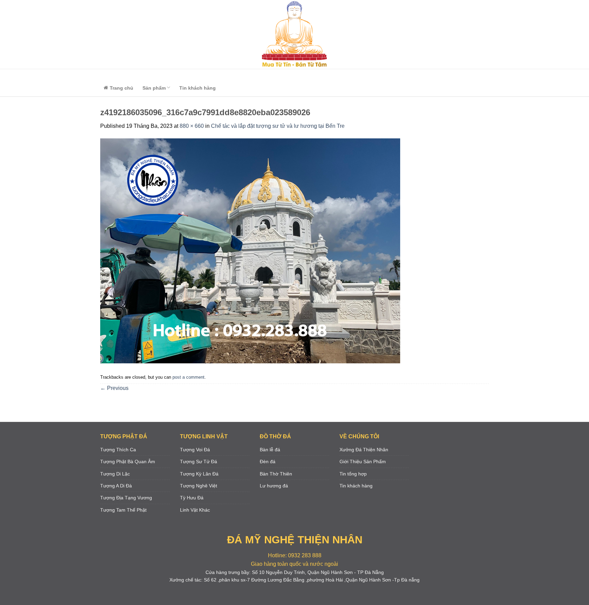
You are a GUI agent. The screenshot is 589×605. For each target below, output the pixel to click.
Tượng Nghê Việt (198, 485)
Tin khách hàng (197, 88)
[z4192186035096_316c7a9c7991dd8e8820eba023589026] (250, 251)
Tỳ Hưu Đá (191, 497)
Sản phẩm (154, 88)
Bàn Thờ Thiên (276, 474)
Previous (114, 388)
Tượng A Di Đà (116, 485)
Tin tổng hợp (353, 474)
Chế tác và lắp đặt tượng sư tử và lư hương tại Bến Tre (278, 126)
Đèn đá (267, 461)
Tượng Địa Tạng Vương (126, 497)
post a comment (188, 377)
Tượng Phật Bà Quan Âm (127, 461)
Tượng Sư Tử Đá (198, 461)
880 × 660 (192, 126)
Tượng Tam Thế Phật (123, 510)
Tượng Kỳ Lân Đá (199, 474)
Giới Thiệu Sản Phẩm (362, 461)
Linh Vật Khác (195, 510)
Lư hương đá (274, 485)
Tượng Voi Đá (195, 449)
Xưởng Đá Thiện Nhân (363, 449)
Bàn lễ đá (270, 449)
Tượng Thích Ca (118, 449)
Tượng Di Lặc (115, 474)
